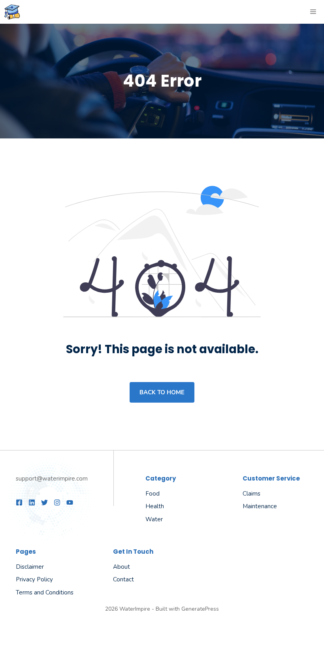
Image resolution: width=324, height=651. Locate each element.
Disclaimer (30, 567)
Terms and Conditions (44, 592)
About (121, 567)
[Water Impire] (12, 12)
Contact (123, 579)
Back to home (162, 392)
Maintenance (260, 506)
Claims (251, 494)
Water (154, 519)
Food (152, 494)
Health (154, 506)
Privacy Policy (34, 579)
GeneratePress (200, 609)
